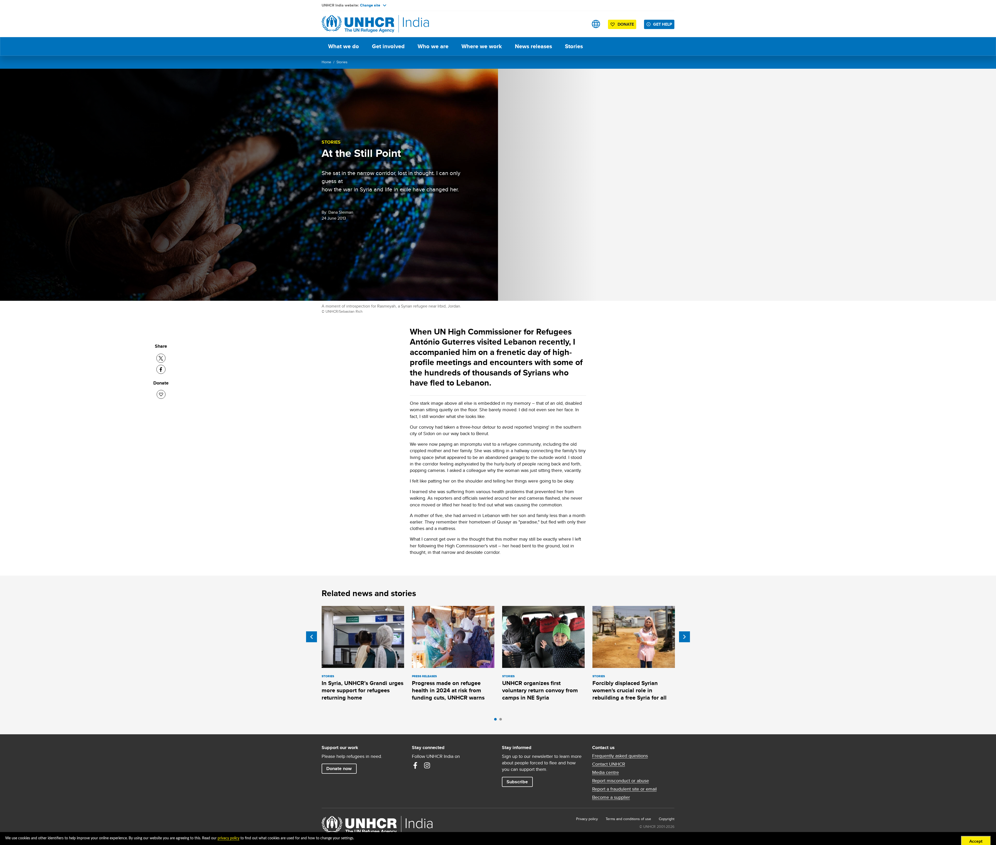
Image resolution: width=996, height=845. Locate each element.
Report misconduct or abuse (620, 781)
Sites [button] (596, 24)
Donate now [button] (339, 768)
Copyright (666, 818)
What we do (343, 46)
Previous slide (311, 636)
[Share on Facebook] (160, 369)
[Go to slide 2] (501, 720)
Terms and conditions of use (628, 818)
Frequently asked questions (620, 756)
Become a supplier (611, 797)
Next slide (684, 636)
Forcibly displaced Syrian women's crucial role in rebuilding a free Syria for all (629, 690)
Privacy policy (587, 818)
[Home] (358, 24)
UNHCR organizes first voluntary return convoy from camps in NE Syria (540, 690)
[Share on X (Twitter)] (160, 358)
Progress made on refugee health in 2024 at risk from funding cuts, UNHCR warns (448, 690)
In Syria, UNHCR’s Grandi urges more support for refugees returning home (362, 690)
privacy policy (228, 838)
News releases (533, 46)
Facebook (415, 765)
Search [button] (579, 24)
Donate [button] (626, 24)
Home (326, 62)
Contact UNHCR (608, 764)
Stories (574, 46)
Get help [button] (662, 24)
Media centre (605, 772)
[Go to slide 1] (496, 720)
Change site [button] (370, 5)
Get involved (388, 46)
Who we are (433, 46)
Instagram (427, 765)
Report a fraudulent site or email (624, 789)
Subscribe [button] (517, 781)
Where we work (481, 46)
